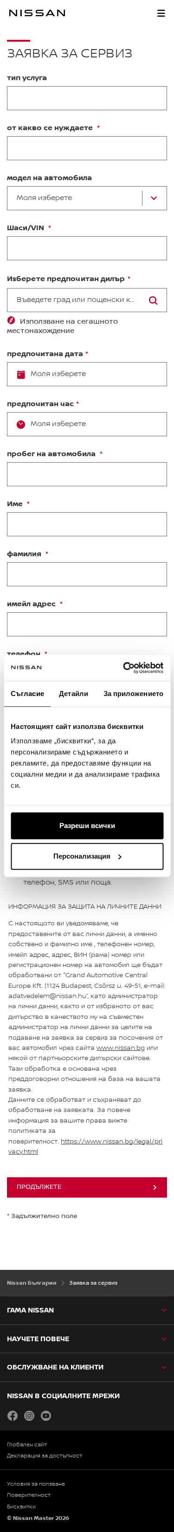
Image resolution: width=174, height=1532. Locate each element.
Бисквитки (21, 1506)
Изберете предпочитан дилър (66, 279)
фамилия (25, 554)
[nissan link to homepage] (37, 13)
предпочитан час (40, 404)
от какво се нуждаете (51, 128)
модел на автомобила (49, 178)
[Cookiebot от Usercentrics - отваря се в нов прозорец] (123, 668)
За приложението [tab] (133, 693)
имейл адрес (32, 604)
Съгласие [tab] (27, 693)
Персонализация (81, 856)
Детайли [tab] (73, 693)
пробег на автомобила (52, 454)
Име (16, 504)
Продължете (39, 1187)
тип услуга (27, 78)
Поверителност (29, 1495)
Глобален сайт (27, 1444)
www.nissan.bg (121, 1048)
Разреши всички (87, 825)
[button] (161, 13)
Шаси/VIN (26, 228)
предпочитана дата (45, 354)
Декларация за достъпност (44, 1455)
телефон (24, 654)
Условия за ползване (36, 1484)
